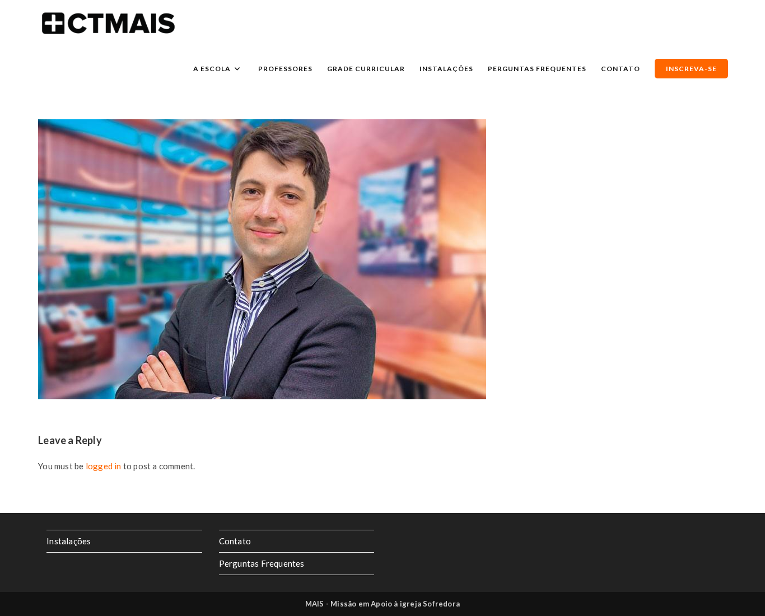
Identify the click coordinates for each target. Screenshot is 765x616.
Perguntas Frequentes (262, 563)
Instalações (68, 541)
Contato (235, 541)
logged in (104, 466)
